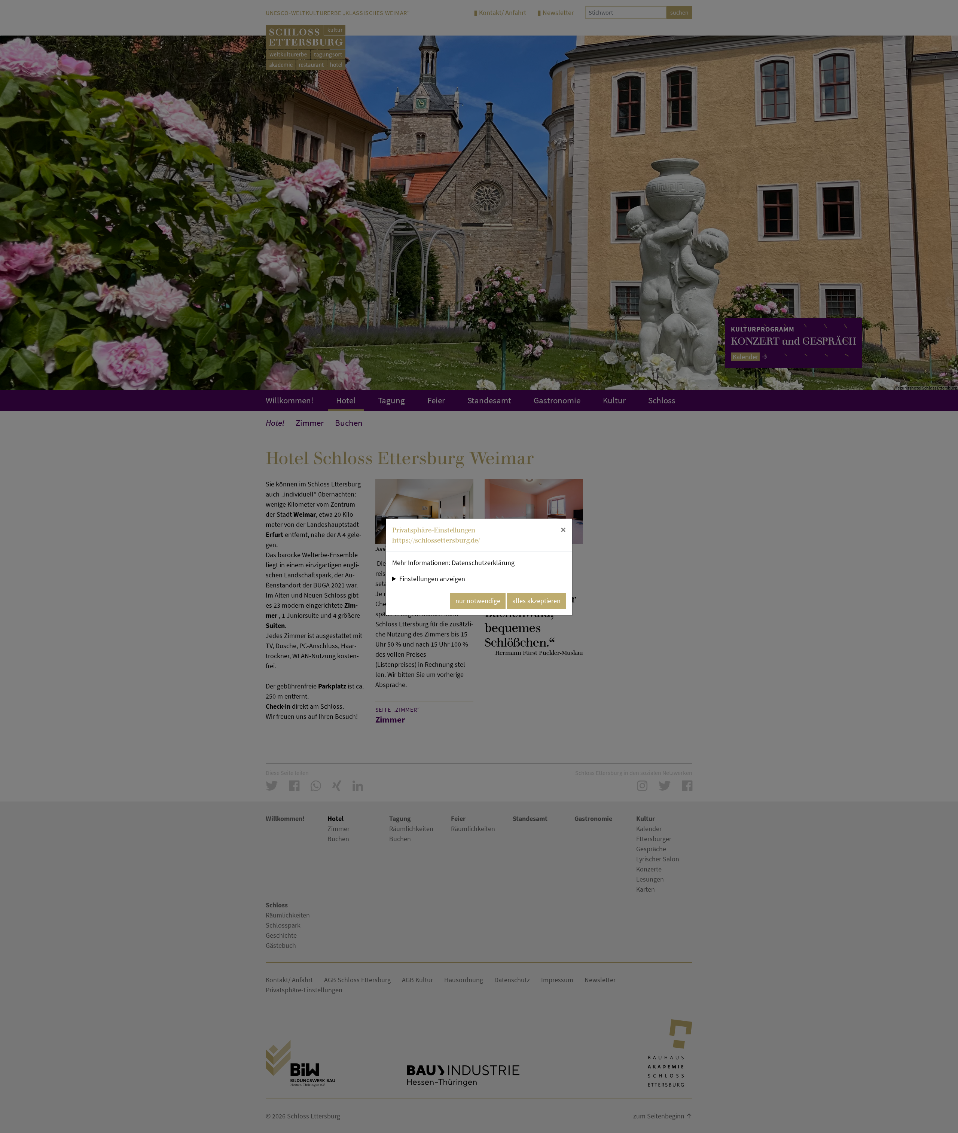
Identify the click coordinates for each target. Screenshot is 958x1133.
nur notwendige (477, 600)
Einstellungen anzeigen (432, 578)
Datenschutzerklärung (483, 562)
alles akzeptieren (536, 600)
